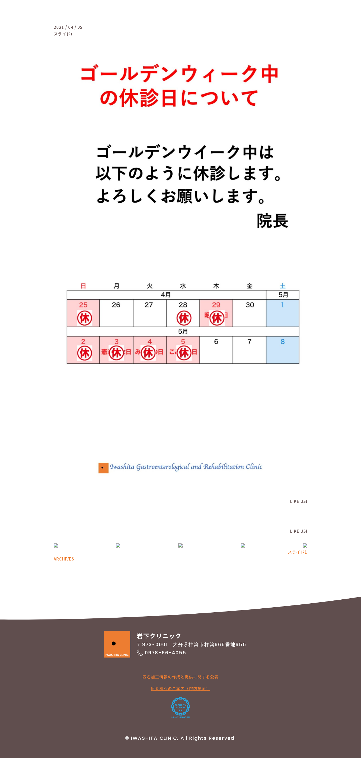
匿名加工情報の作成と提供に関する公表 (180, 676)
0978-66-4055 (165, 652)
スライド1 (297, 552)
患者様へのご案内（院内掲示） (180, 688)
